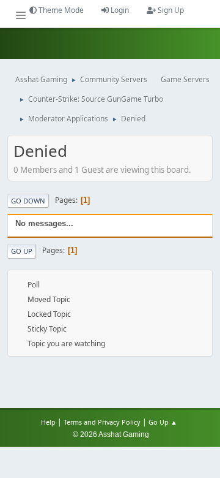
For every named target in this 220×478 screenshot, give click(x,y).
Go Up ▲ (163, 422)
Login (119, 10)
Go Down (28, 200)
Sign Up (170, 10)
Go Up (21, 251)
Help (48, 422)
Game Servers (185, 79)
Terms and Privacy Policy (102, 422)
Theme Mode (60, 10)
